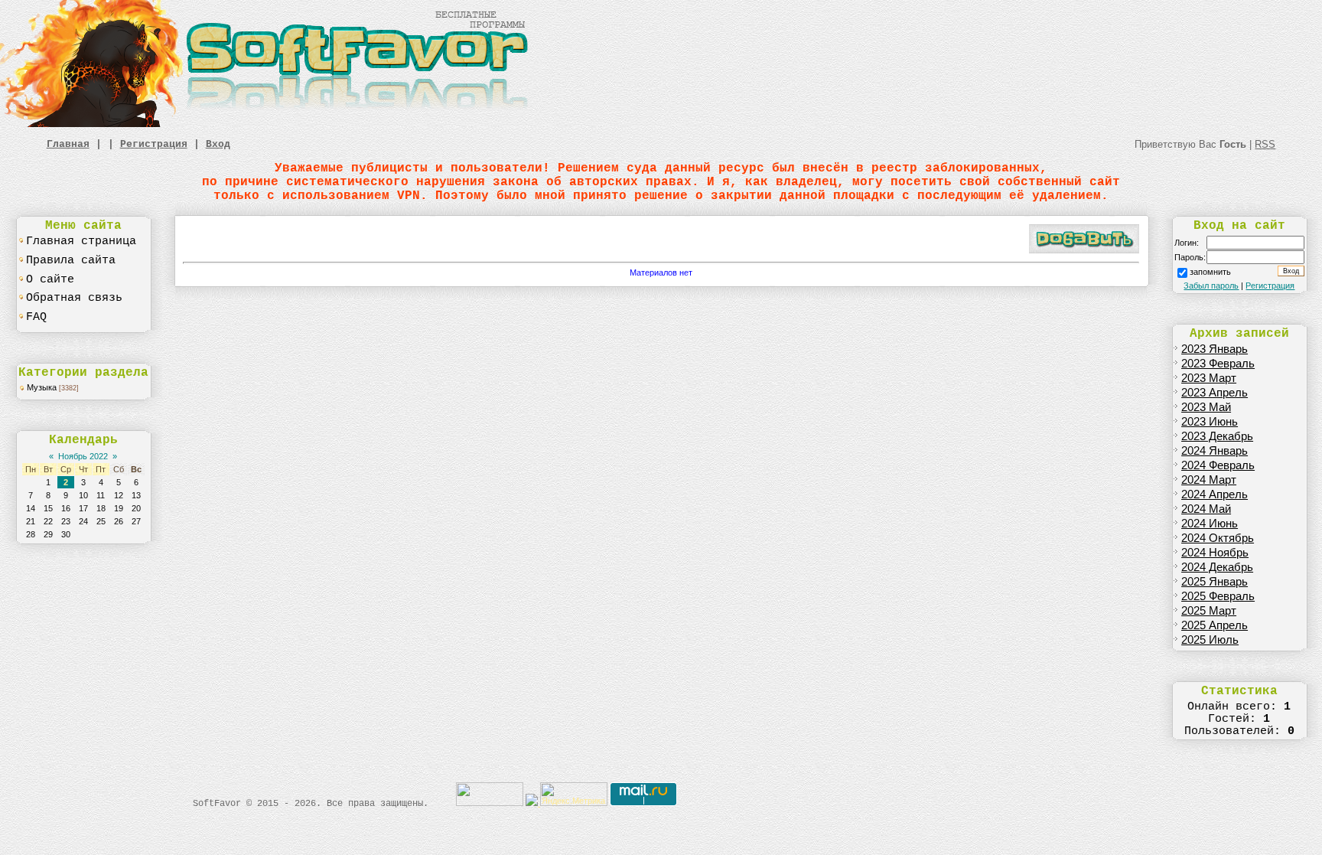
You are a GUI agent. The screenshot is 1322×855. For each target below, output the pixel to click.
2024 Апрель (1214, 494)
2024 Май (1206, 509)
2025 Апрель (1214, 625)
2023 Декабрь (1217, 436)
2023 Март (1208, 378)
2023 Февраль (1218, 363)
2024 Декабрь (1217, 567)
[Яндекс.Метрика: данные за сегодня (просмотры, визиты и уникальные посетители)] (573, 794)
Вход (218, 144)
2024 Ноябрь (1215, 553)
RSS (1265, 144)
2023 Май (1206, 407)
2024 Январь (1214, 451)
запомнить (1210, 271)
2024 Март (1208, 480)
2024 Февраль (1218, 465)
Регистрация (153, 144)
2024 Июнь (1209, 523)
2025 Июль (1210, 640)
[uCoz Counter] (489, 803)
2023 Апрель (1214, 393)
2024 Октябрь (1217, 538)
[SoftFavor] (268, 124)
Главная (68, 144)
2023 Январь (1214, 349)
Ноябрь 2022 (83, 456)
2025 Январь (1214, 582)
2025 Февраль (1218, 596)
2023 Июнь (1209, 422)
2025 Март (1208, 611)
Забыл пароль (1211, 285)
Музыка (42, 387)
